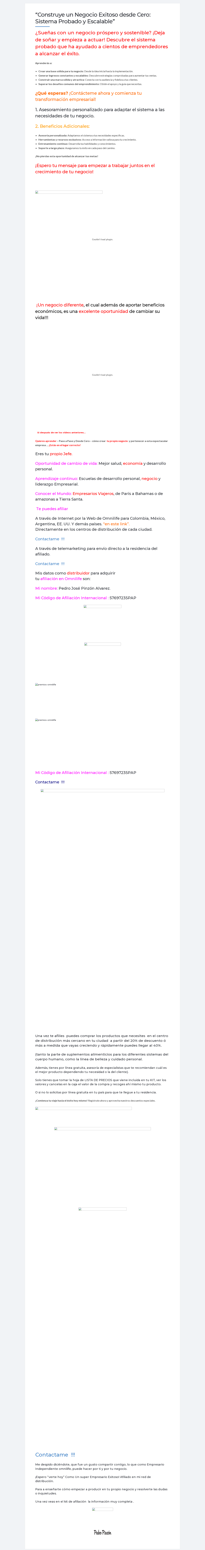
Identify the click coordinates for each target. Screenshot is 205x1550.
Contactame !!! (50, 539)
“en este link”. (116, 524)
